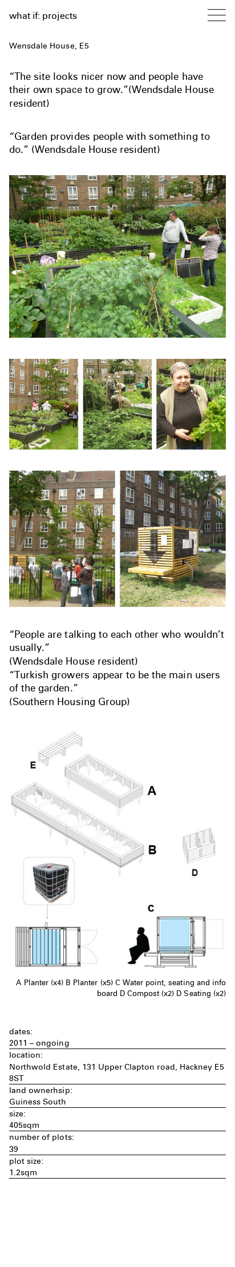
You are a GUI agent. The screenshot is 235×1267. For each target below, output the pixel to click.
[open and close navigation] (217, 15)
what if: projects (43, 15)
